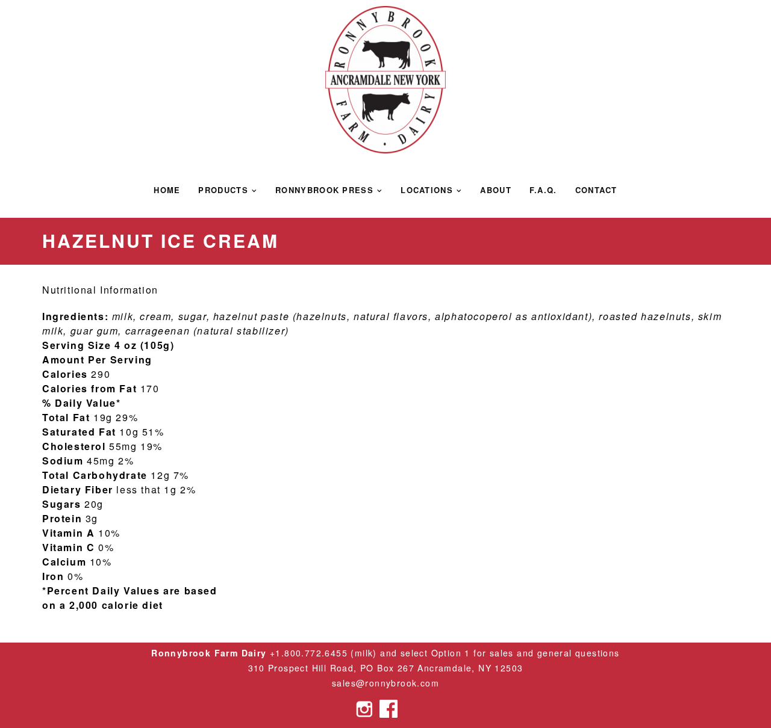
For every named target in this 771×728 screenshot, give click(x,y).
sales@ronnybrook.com (385, 683)
